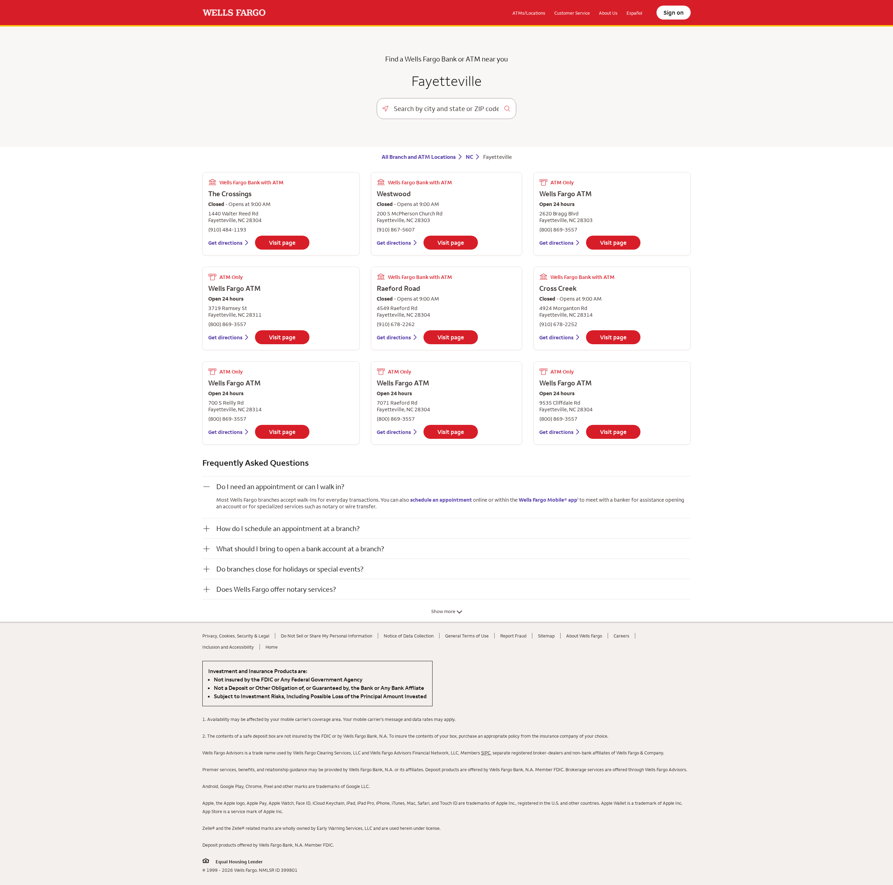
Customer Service (572, 13)
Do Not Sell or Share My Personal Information (326, 636)
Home (271, 647)
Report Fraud (513, 636)
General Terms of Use (467, 636)
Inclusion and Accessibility (228, 647)
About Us (608, 13)
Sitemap (546, 636)
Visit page (282, 242)
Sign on (673, 12)
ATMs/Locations (528, 13)
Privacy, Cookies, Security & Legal (235, 636)
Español (634, 13)
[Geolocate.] (385, 108)
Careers (621, 636)
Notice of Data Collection (409, 636)
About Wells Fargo (584, 636)
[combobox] (446, 108)
